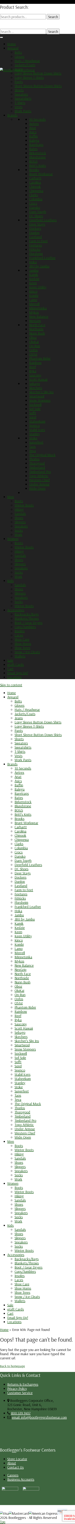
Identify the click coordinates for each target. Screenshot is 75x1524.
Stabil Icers (37, 429)
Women (12, 538)
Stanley (34, 434)
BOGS (33, 161)
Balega (34, 140)
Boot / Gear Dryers (28, 622)
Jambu (33, 270)
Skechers (35, 387)
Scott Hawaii (38, 379)
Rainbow (35, 362)
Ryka (32, 371)
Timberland (37, 467)
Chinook (35, 186)
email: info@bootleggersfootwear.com (39, 1417)
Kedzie (34, 278)
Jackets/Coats (25, 65)
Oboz (33, 337)
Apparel (12, 48)
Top (2, 1521)
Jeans (19, 69)
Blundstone (37, 157)
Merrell (34, 304)
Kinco (33, 291)
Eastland (35, 236)
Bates (33, 148)
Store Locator (17, 1459)
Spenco (34, 425)
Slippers (20, 522)
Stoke (33, 438)
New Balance (38, 316)
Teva (32, 450)
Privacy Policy (17, 1388)
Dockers (35, 228)
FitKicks (34, 249)
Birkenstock (37, 153)
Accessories (15, 610)
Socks (19, 530)
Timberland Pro (40, 471)
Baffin (33, 136)
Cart (10, 668)
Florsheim (36, 253)
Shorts (19, 90)
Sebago (34, 383)
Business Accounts (20, 1479)
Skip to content (11, 685)
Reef (32, 366)
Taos (32, 446)
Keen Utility (37, 287)
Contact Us (15, 1467)
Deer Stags (37, 224)
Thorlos (34, 459)
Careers (12, 1475)
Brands (12, 115)
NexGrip (35, 320)
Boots (19, 501)
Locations (14, 677)
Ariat (32, 127)
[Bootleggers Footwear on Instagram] (10, 1489)
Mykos (34, 312)
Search (53, 16)
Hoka (33, 262)
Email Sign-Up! (17, 673)
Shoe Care (22, 639)
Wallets (20, 656)
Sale (10, 660)
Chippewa (36, 190)
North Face (37, 325)
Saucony (35, 375)
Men (10, 496)
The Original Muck (42, 455)
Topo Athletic (38, 475)
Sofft (32, 413)
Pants (19, 81)
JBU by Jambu (39, 266)
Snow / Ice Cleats (27, 652)
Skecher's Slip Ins (41, 392)
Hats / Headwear (27, 60)
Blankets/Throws (27, 618)
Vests (18, 106)
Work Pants (23, 111)
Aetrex (34, 123)
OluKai (34, 341)
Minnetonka (38, 308)
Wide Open (37, 488)
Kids (10, 580)
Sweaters (21, 94)
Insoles (20, 631)
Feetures (35, 245)
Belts (18, 52)
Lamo (33, 299)
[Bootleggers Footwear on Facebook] (31, 1489)
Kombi (33, 295)
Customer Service (20, 1392)
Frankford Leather (42, 257)
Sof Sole (35, 408)
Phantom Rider (40, 358)
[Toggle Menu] (1, 37)
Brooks (34, 169)
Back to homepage (12, 1366)
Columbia (35, 199)
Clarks (33, 195)
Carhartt (35, 178)
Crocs (33, 203)
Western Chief (39, 480)
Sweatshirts (23, 98)
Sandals (20, 513)
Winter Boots (24, 505)
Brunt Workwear (41, 174)
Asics (32, 132)
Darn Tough (37, 211)
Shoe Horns (23, 643)
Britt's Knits (37, 165)
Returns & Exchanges (22, 1384)
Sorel (32, 417)
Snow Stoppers (39, 400)
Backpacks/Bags (27, 614)
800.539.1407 (21, 1413)
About (11, 1463)
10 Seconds (37, 119)
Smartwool (36, 396)
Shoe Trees (22, 647)
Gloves (19, 56)
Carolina (35, 182)
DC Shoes (36, 215)
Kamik (33, 274)
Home (11, 44)
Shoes (19, 517)
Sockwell (35, 404)
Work (18, 534)
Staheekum (37, 421)
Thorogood (37, 463)
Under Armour (39, 484)
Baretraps (36, 144)
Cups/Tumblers (25, 626)
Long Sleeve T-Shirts (29, 77)
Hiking (19, 509)
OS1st (33, 354)
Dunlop (34, 232)
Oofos (33, 350)
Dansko (34, 207)
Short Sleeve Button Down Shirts (38, 86)
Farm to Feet (38, 241)
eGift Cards (15, 664)
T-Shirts (20, 102)
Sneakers (21, 526)
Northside (36, 329)
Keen (33, 283)
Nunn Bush (37, 333)
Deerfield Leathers (43, 220)
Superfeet (36, 442)
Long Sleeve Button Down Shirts (38, 73)
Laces (19, 635)
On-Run (34, 345)
